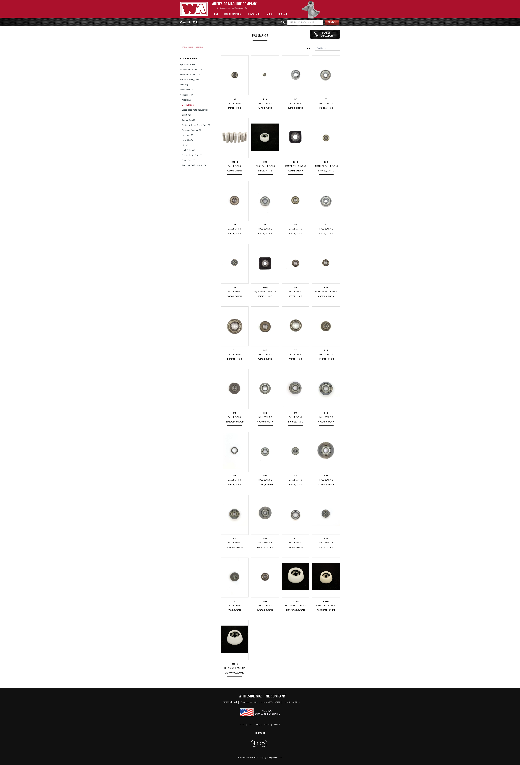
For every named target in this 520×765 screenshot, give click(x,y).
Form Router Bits (190, 74)
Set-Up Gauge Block (192, 155)
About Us (277, 724)
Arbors (186, 100)
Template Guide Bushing (194, 165)
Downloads (254, 14)
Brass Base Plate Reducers (195, 110)
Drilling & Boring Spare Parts (196, 125)
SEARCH (332, 22)
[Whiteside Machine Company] (194, 9)
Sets (184, 84)
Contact (282, 14)
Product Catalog (232, 14)
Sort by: (311, 48)
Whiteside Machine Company (255, 757)
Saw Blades (187, 89)
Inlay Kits (187, 140)
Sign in (194, 22)
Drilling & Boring (189, 79)
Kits (185, 145)
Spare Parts (188, 160)
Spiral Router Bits (187, 64)
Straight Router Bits (191, 69)
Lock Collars (189, 150)
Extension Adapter (191, 130)
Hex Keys (187, 135)
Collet (186, 115)
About (270, 14)
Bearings (199, 47)
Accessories (190, 47)
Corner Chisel (189, 120)
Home (215, 14)
